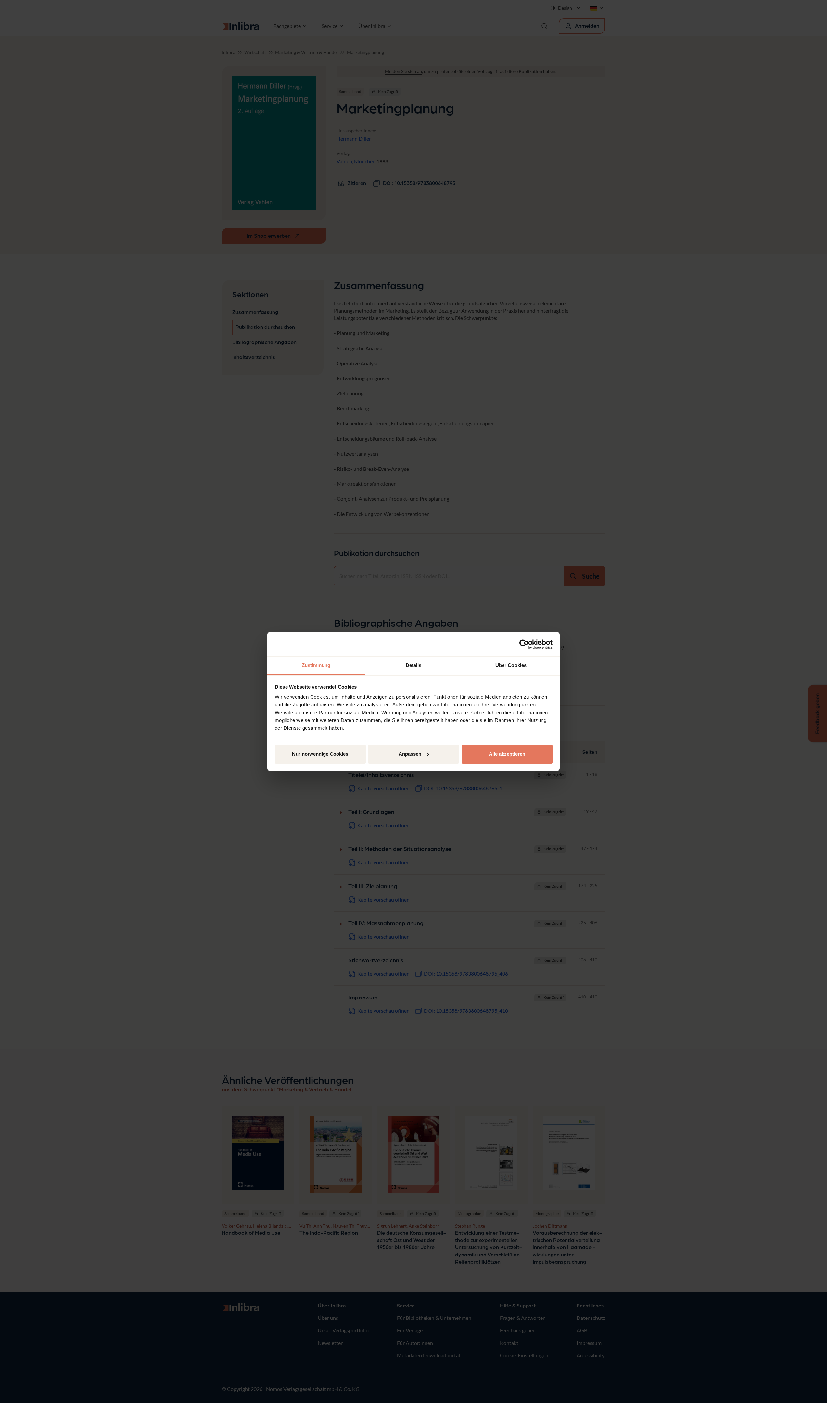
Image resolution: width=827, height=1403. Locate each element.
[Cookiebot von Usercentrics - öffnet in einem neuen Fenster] (524, 644)
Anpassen (410, 754)
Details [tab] (414, 665)
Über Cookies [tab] (511, 665)
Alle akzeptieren (507, 754)
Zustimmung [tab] (316, 665)
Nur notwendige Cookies (320, 754)
